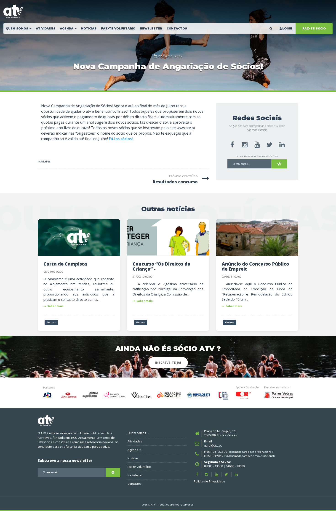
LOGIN (287, 28)
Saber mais (55, 306)
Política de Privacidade (209, 481)
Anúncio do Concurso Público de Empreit (255, 266)
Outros (51, 322)
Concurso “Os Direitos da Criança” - (161, 266)
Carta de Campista (65, 264)
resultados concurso (175, 181)
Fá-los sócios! (121, 138)
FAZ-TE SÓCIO (314, 28)
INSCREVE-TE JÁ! (168, 362)
